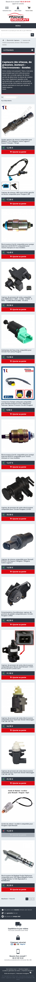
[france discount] (18, 17)
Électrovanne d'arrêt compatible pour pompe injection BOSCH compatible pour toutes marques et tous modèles (17, 456)
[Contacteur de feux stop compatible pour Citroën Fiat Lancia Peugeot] (18, 331)
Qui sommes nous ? (11, 969)
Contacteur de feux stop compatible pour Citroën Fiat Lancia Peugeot (16, 351)
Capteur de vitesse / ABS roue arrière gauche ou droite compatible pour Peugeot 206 (17, 193)
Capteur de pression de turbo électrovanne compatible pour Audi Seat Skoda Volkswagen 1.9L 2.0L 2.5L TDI (17, 719)
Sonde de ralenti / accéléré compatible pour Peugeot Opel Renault (17, 824)
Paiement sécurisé (27, 970)
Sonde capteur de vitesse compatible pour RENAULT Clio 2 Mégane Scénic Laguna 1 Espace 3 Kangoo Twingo (16, 141)
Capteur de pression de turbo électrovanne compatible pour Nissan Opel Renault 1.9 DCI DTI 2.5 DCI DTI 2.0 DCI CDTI (17, 666)
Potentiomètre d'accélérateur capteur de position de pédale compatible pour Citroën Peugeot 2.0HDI (17, 613)
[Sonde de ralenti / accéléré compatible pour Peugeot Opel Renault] (18, 805)
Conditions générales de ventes (11, 970)
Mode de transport (9, 973)
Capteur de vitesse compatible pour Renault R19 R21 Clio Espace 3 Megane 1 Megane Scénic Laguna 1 (17, 561)
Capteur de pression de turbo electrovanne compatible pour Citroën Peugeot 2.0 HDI (17, 508)
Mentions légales (23, 969)
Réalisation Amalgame (23, 973)
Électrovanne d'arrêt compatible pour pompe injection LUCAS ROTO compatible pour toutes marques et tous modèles (17, 245)
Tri (2, 97)
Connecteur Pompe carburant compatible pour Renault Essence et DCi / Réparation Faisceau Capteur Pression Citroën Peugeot (17, 403)
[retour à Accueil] (3, 40)
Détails (4, 89)
